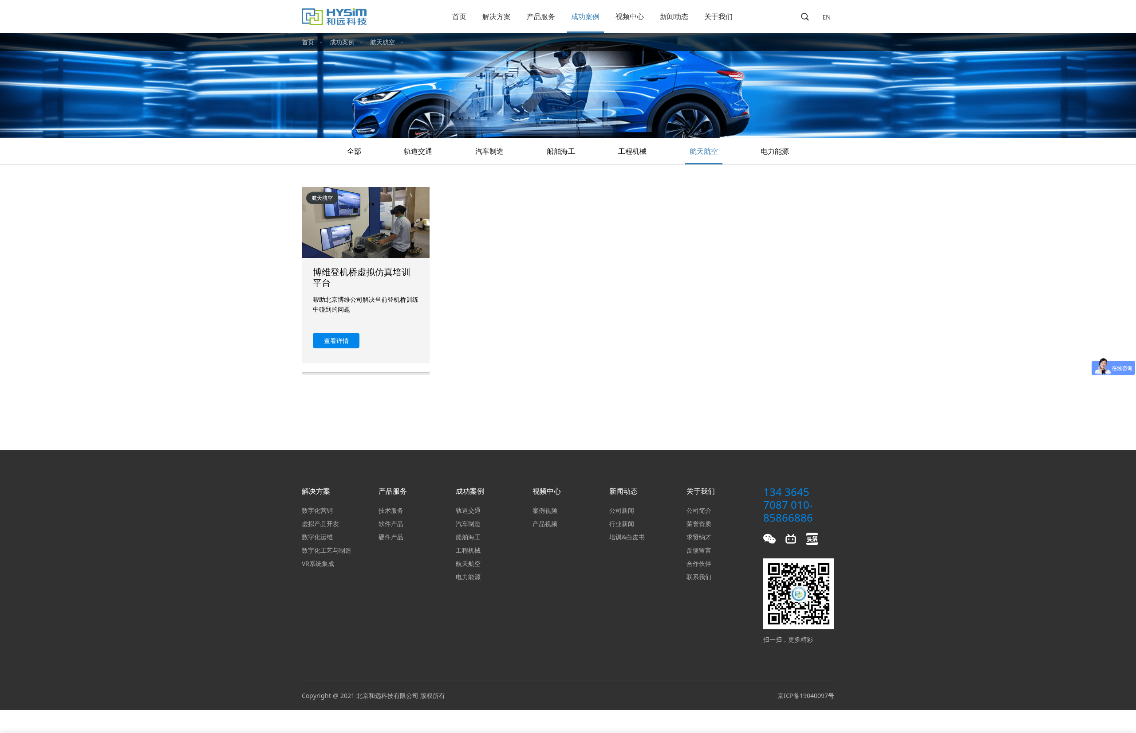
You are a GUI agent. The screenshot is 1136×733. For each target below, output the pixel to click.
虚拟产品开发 (320, 523)
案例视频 (544, 510)
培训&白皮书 (627, 537)
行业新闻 (621, 523)
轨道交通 (418, 151)
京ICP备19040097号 (805, 695)
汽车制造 (489, 151)
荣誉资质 (698, 523)
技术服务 (391, 510)
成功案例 (585, 16)
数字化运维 (317, 537)
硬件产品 (391, 537)
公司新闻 (621, 510)
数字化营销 (317, 510)
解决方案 (496, 16)
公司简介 (698, 510)
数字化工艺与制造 (326, 550)
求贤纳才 (698, 537)
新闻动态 (674, 16)
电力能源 (775, 151)
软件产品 (391, 523)
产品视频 (544, 523)
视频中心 (629, 16)
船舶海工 (561, 151)
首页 (459, 16)
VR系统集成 (318, 563)
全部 (354, 151)
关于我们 (718, 16)
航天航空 (382, 42)
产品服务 (541, 16)
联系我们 (698, 577)
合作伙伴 (698, 563)
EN (826, 16)
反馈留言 (698, 550)
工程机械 (632, 151)
